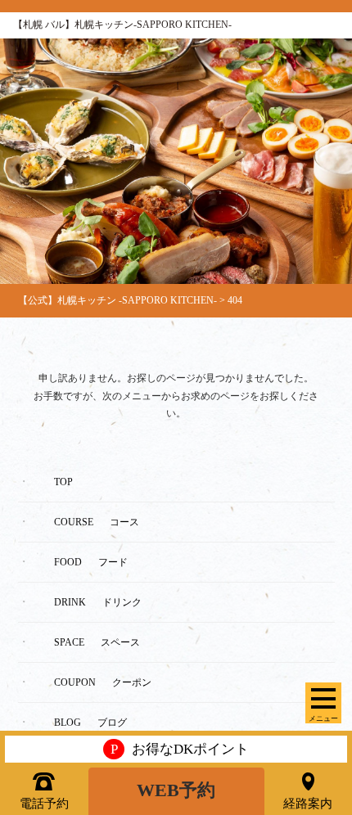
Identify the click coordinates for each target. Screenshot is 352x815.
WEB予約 (176, 790)
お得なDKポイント (180, 749)
